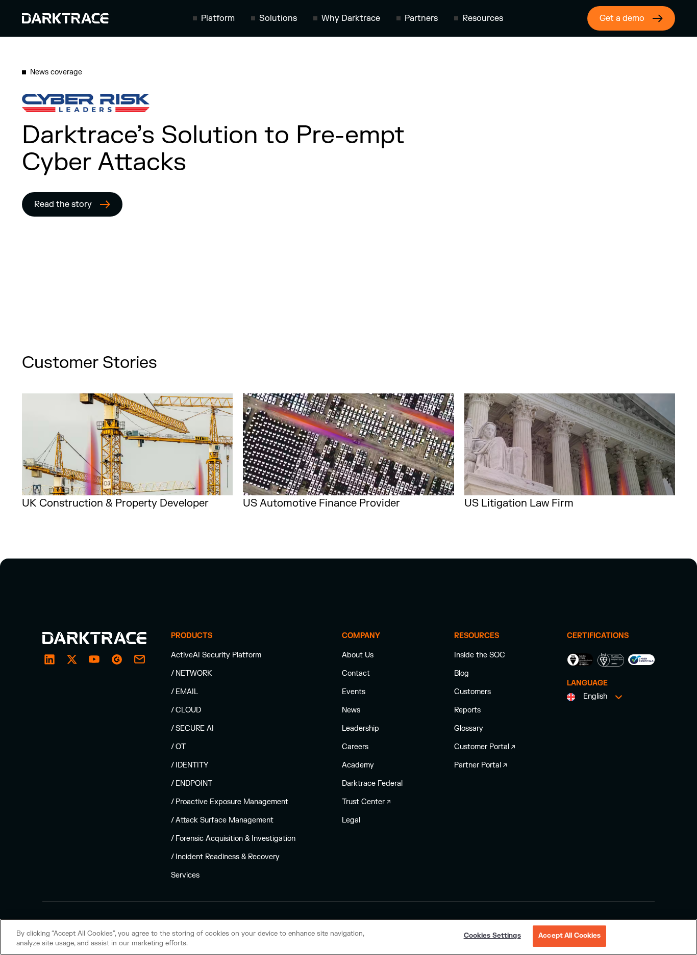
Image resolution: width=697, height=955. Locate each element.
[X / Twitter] (72, 659)
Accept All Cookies (569, 936)
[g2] (117, 659)
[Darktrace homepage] (65, 18)
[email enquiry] (139, 659)
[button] (214, 18)
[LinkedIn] (49, 659)
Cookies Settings (492, 936)
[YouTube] (94, 659)
